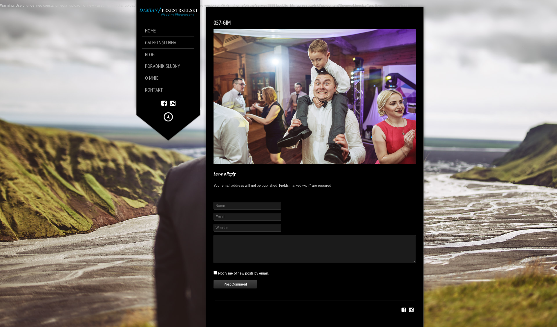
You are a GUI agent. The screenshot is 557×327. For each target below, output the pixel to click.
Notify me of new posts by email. (243, 273)
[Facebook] (164, 102)
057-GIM (222, 22)
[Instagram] (173, 102)
